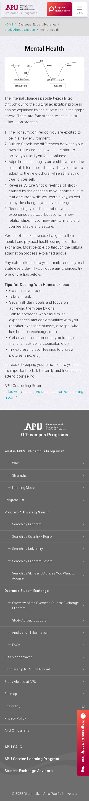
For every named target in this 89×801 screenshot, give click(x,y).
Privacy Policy (15, 718)
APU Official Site (17, 730)
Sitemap (11, 694)
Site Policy (12, 706)
